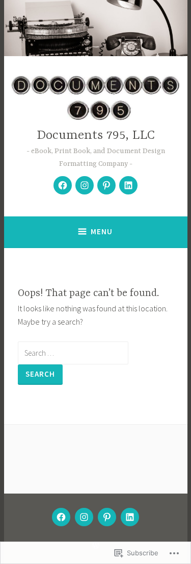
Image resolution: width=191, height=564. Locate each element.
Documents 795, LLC (96, 135)
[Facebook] (63, 185)
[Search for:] (73, 353)
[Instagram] (84, 185)
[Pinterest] (106, 185)
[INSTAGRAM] (84, 517)
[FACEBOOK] (61, 517)
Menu (102, 231)
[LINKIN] (130, 517)
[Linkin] (128, 185)
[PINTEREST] (107, 517)
